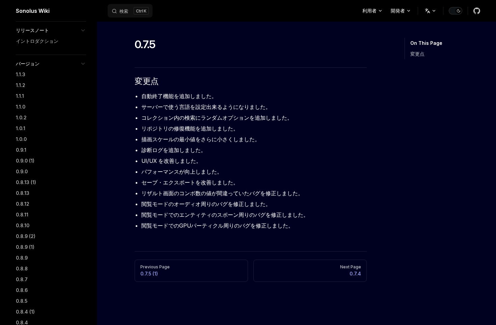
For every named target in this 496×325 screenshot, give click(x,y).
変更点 (417, 54)
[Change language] (430, 11)
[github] (477, 11)
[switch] (455, 10)
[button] (51, 30)
